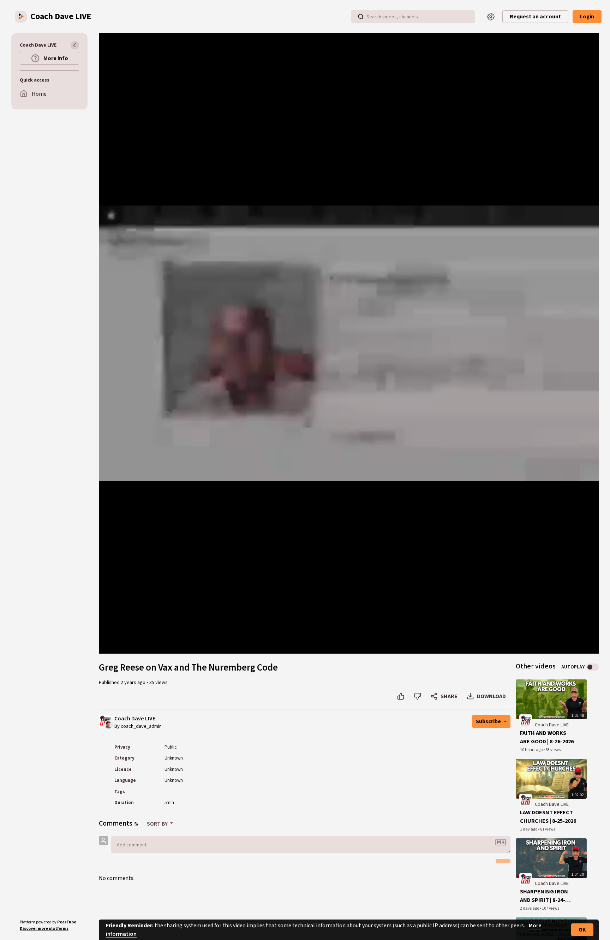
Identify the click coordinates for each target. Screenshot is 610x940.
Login (587, 16)
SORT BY (158, 824)
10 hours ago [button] (531, 750)
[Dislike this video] (417, 696)
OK (582, 930)
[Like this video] (401, 696)
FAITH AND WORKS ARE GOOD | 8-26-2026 (547, 737)
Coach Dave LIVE (134, 718)
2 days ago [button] (530, 908)
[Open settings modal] (490, 16)
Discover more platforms (44, 929)
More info (55, 58)
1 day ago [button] (529, 829)
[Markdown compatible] (500, 842)
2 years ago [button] (133, 682)
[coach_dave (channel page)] (525, 720)
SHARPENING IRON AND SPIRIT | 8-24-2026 (544, 896)
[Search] (361, 16)
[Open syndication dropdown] (136, 824)
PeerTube (66, 922)
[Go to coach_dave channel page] (108, 724)
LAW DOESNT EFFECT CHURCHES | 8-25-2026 (548, 817)
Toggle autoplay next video (592, 667)
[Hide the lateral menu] (75, 45)
